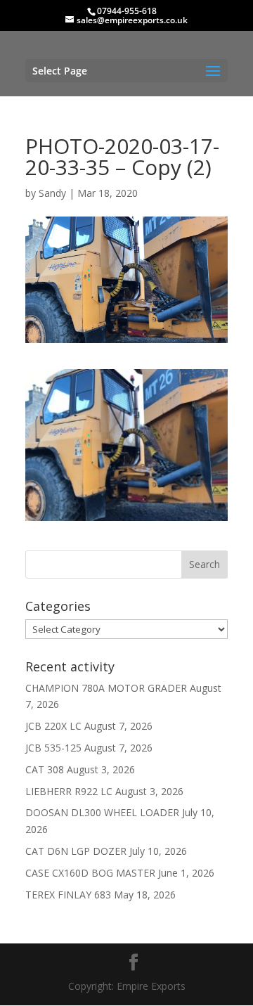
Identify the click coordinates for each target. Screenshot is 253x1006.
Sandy (52, 193)
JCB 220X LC (53, 726)
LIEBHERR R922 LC (68, 791)
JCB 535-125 (53, 747)
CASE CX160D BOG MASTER (90, 872)
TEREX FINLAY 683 (68, 894)
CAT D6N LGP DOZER (75, 851)
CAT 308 (44, 769)
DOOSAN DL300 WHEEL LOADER (102, 812)
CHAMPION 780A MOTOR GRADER (106, 688)
